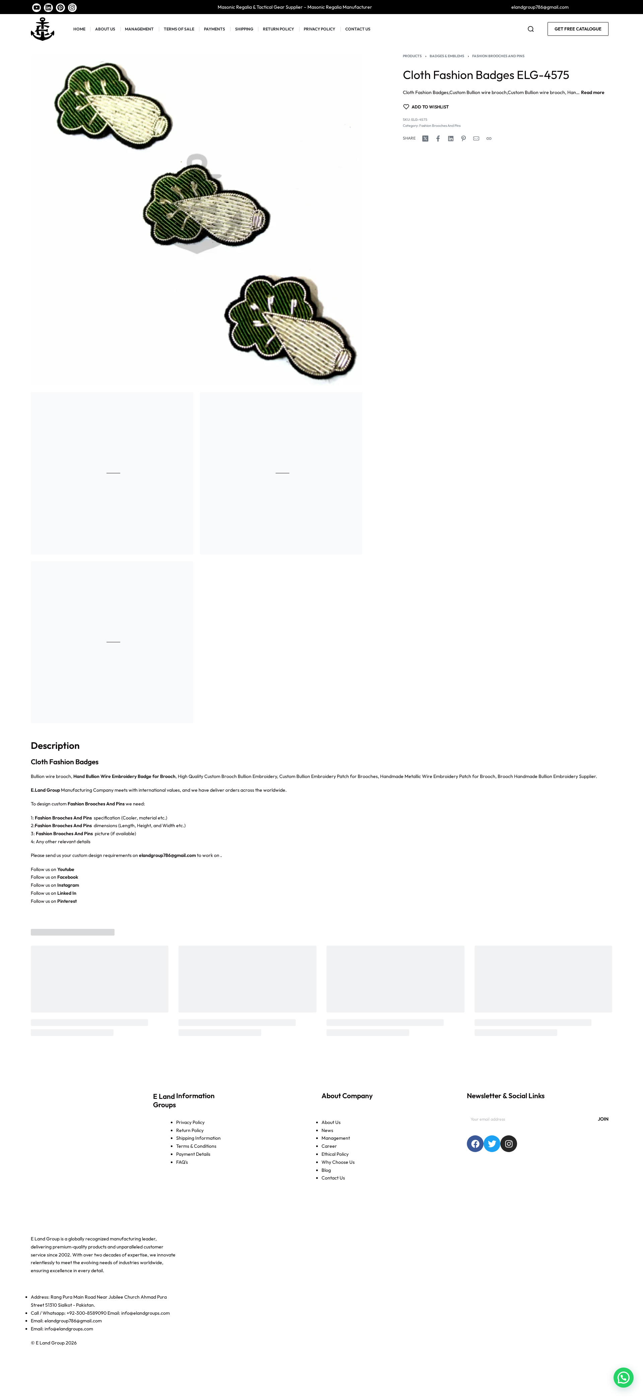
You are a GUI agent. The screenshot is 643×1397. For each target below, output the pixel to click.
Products (412, 56)
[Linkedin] (48, 7)
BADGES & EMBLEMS (447, 56)
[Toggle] (593, 93)
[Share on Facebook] (438, 139)
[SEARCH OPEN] (530, 29)
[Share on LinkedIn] (451, 139)
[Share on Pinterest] (463, 139)
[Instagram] (72, 7)
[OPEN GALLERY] (196, 219)
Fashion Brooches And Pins (498, 56)
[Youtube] (36, 7)
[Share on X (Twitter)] (425, 139)
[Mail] (476, 139)
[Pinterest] (60, 7)
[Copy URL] (489, 139)
